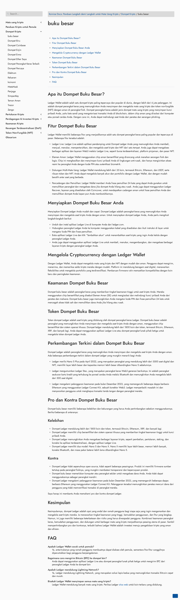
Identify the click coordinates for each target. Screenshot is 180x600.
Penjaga (12, 91)
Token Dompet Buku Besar (64, 62)
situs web (123, 584)
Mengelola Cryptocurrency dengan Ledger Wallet (76, 52)
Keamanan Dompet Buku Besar (67, 57)
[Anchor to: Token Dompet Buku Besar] (103, 311)
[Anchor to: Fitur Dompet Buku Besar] (101, 126)
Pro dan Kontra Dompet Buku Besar (69, 72)
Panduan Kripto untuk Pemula (21, 27)
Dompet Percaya (16, 68)
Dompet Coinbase (17, 45)
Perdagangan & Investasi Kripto (22, 119)
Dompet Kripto (13, 31)
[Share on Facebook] (50, 30)
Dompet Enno (14, 54)
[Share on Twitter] (55, 30)
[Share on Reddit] (65, 30)
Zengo (11, 109)
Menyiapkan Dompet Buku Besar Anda (71, 48)
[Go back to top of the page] (175, 596)
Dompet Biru (14, 40)
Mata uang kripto (14, 22)
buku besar (13, 36)
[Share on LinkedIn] (60, 30)
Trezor (11, 105)
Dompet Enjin (14, 50)
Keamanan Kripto (14, 123)
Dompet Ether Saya (17, 59)
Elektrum (12, 73)
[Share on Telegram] (75, 30)
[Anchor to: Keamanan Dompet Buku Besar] (112, 283)
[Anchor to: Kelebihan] (67, 420)
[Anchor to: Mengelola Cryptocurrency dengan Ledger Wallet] (149, 255)
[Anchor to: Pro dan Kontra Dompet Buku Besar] (121, 400)
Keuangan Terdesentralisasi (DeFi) (23, 128)
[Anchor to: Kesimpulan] (74, 502)
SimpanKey (13, 96)
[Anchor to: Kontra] (61, 458)
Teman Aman (14, 100)
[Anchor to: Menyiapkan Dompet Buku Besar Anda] (127, 203)
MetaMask (13, 86)
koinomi (12, 82)
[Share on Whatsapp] (70, 30)
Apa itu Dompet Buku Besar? (66, 38)
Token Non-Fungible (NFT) (19, 132)
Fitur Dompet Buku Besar (64, 43)
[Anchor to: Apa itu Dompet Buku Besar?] (108, 94)
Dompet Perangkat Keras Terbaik (23, 63)
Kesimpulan (57, 77)
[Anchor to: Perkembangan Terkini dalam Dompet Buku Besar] (148, 343)
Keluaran (12, 77)
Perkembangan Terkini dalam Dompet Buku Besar (76, 67)
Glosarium (11, 137)
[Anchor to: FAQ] (60, 538)
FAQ (54, 82)
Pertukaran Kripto (15, 114)
